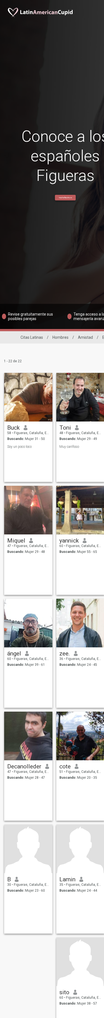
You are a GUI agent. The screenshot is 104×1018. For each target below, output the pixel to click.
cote (65, 766)
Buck (13, 427)
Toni (65, 427)
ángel (14, 653)
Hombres (60, 337)
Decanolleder (24, 766)
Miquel (16, 540)
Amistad (85, 337)
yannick (69, 540)
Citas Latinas (32, 337)
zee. (64, 653)
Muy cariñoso (69, 447)
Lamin (67, 879)
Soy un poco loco (19, 447)
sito (64, 992)
